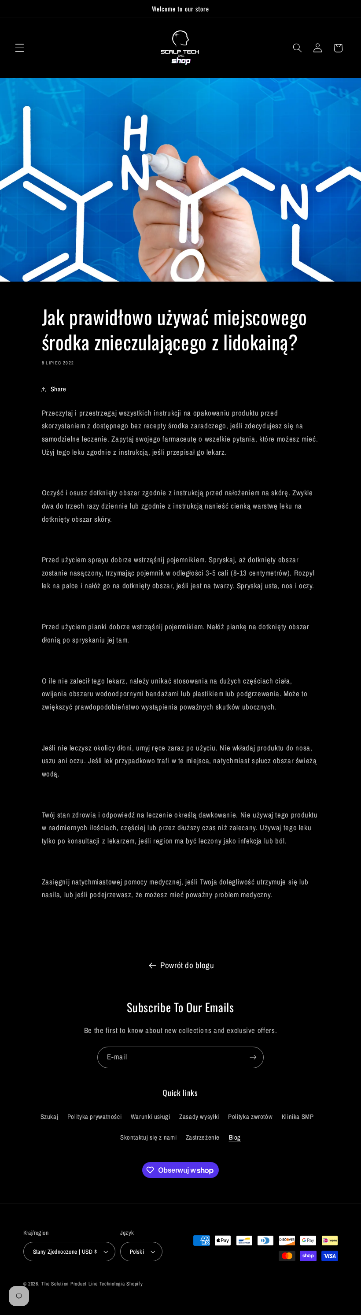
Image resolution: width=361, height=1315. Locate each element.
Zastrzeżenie (203, 1137)
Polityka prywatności (94, 1116)
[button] (19, 48)
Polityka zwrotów (250, 1116)
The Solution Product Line (69, 1283)
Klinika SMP (298, 1116)
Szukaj (50, 1116)
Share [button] (58, 389)
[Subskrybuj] (253, 1057)
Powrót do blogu (187, 965)
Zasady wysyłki (199, 1116)
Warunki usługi (150, 1116)
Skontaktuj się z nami (148, 1137)
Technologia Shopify (121, 1283)
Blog (235, 1137)
